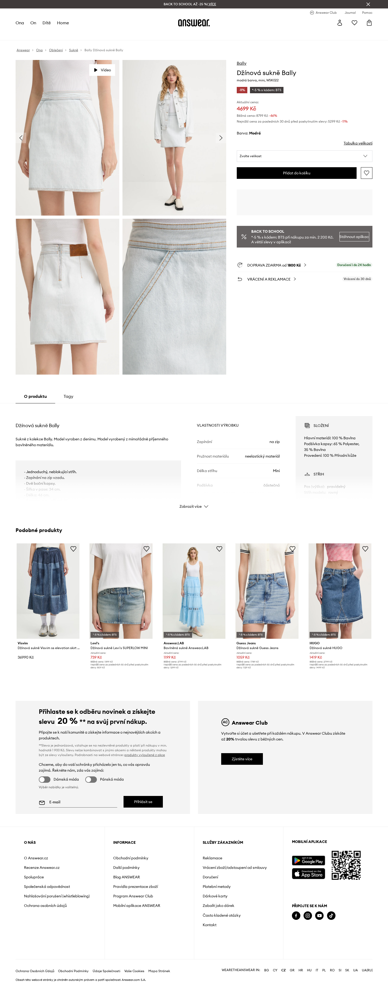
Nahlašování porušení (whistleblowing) (57, 896)
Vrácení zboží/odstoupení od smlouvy (235, 867)
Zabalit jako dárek (218, 905)
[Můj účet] (340, 23)
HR (301, 970)
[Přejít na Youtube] (319, 915)
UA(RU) (367, 970)
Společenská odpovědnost (47, 886)
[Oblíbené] (354, 23)
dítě (46, 22)
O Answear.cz (36, 858)
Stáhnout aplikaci (354, 236)
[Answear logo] (194, 23)
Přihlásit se (143, 801)
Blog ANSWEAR (126, 877)
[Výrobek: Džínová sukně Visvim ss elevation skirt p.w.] (48, 591)
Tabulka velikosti (358, 143)
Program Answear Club (133, 896)
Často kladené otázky (222, 915)
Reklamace (212, 858)
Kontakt (209, 924)
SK (347, 970)
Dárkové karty (215, 896)
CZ (283, 970)
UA (355, 970)
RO (332, 970)
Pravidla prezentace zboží (135, 886)
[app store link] (308, 873)
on (33, 22)
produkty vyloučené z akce (144, 755)
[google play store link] (308, 860)
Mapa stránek (159, 971)
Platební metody (217, 886)
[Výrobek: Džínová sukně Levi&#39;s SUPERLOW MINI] (120, 591)
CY (275, 970)
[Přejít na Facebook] (296, 915)
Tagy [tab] (68, 396)
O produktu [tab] (35, 396)
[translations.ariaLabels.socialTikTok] (331, 916)
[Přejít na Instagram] (308, 915)
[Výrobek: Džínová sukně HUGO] (340, 591)
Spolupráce (34, 877)
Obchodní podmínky (130, 858)
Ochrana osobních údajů (45, 905)
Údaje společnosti (106, 971)
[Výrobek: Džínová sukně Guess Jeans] (266, 591)
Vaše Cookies (134, 971)
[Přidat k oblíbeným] (366, 173)
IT (317, 970)
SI (340, 970)
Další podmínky (126, 867)
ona (20, 22)
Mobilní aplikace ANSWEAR (136, 905)
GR (292, 970)
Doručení (210, 877)
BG (266, 970)
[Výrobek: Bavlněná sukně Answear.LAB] (194, 591)
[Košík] (369, 23)
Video (106, 70)
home (63, 22)
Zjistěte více (242, 759)
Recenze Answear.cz (42, 867)
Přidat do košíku (296, 173)
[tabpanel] (194, 457)
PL (324, 970)
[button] (305, 156)
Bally (242, 63)
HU (309, 970)
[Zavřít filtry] (368, 4)
